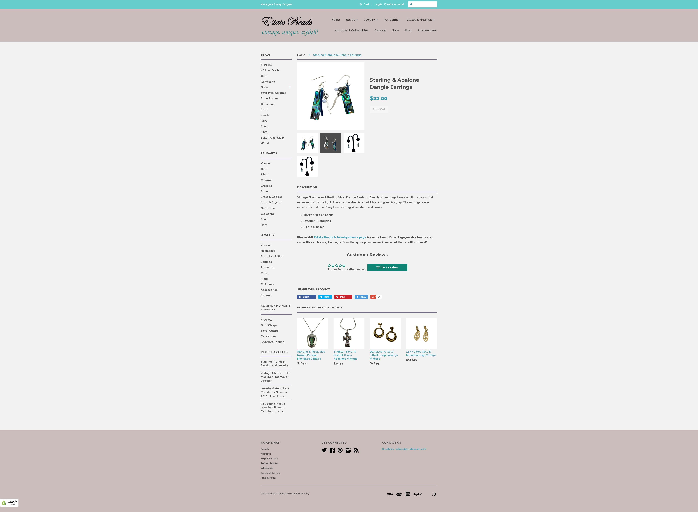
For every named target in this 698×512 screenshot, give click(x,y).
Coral (264, 76)
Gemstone (268, 81)
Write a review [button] (387, 267)
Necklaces (268, 250)
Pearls (265, 115)
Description (307, 187)
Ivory (264, 120)
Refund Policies (269, 463)
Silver (264, 132)
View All (266, 64)
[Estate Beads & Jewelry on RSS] (356, 451)
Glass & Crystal (271, 202)
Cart (366, 4)
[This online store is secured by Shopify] (9, 505)
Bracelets (267, 267)
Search (265, 449)
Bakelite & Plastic (273, 137)
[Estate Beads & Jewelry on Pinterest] (340, 451)
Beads (351, 19)
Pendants (391, 19)
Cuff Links (267, 284)
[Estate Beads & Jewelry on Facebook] (332, 451)
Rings (264, 278)
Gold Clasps (269, 325)
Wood (265, 143)
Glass (264, 87)
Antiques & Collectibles (351, 30)
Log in (378, 4)
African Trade (270, 70)
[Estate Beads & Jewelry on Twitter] (324, 451)
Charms (266, 180)
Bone (264, 191)
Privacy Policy (268, 477)
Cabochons (268, 336)
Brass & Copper (271, 197)
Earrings (266, 262)
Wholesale (267, 468)
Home (336, 19)
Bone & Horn (269, 98)
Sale (395, 30)
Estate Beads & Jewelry (295, 493)
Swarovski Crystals (273, 92)
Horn (264, 225)
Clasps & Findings (419, 19)
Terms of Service (270, 473)
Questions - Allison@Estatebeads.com (404, 449)
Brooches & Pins (272, 256)
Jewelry (370, 19)
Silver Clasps (269, 330)
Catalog (380, 30)
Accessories (269, 290)
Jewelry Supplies (272, 342)
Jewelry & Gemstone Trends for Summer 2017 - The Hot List (275, 392)
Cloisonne (268, 104)
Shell (264, 126)
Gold (264, 109)
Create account (394, 4)
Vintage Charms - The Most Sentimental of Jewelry (275, 376)
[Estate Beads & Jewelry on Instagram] (348, 451)
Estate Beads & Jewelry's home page (340, 237)
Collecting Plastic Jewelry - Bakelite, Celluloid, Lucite (273, 407)
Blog (408, 30)
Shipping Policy (269, 458)
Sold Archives (427, 30)
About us (266, 453)
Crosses (266, 185)
